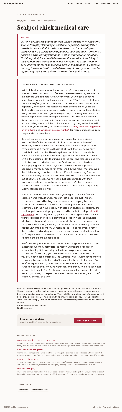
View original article (88, 320)
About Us (97, 407)
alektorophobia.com (13, 3)
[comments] (28, 308)
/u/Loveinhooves (38, 305)
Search (79, 3)
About (87, 3)
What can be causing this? (55, 129)
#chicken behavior (40, 389)
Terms (95, 3)
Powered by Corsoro (110, 3)
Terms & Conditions (111, 407)
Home (70, 3)
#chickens (23, 389)
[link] (19, 308)
